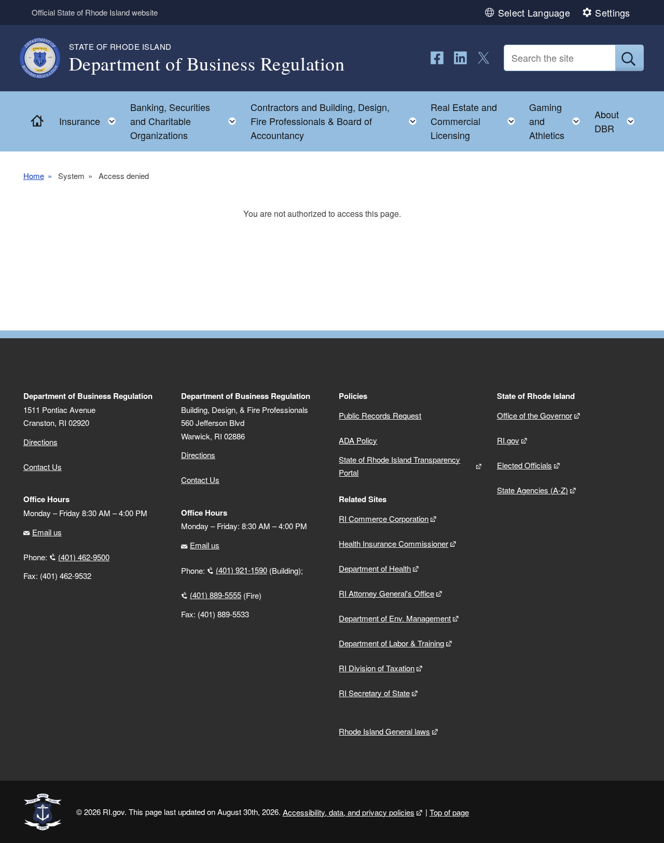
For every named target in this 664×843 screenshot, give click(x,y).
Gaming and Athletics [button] (557, 121)
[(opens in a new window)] (437, 58)
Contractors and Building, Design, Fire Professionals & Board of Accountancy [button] (337, 121)
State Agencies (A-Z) (532, 490)
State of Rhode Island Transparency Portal (399, 466)
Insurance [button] (90, 118)
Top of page (449, 812)
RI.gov (508, 440)
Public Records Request (380, 415)
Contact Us (42, 466)
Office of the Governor (534, 415)
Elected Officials (524, 465)
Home (33, 175)
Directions (198, 454)
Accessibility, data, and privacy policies (348, 812)
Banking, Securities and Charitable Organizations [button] (186, 121)
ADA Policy (358, 440)
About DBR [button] (617, 121)
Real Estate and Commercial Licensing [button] (476, 121)
